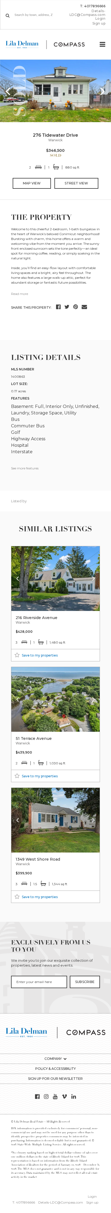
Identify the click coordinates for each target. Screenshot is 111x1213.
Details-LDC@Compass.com (88, 13)
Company (53, 1059)
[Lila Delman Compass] (49, 44)
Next (103, 91)
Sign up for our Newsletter (55, 1079)
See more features (25, 468)
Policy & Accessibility (55, 1069)
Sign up (99, 23)
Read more (19, 294)
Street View (76, 183)
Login (100, 18)
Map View (32, 183)
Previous (8, 91)
